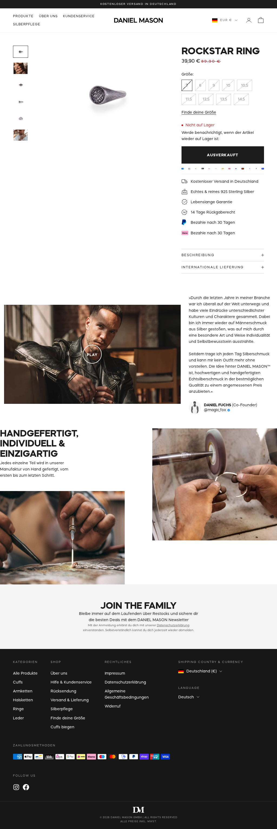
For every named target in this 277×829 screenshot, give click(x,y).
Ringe (18, 709)
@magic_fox (215, 410)
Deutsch (186, 697)
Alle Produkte (25, 673)
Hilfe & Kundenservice (71, 682)
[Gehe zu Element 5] (20, 118)
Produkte (23, 16)
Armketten (22, 691)
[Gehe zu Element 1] (20, 52)
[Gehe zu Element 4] (20, 102)
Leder (18, 718)
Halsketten (23, 700)
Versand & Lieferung (70, 700)
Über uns (48, 16)
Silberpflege (26, 24)
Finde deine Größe (199, 112)
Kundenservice (79, 16)
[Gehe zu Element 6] (20, 135)
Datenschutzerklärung (173, 625)
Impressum (115, 673)
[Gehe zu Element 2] (20, 68)
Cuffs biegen (62, 727)
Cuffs (18, 682)
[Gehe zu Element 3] (20, 85)
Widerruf (113, 706)
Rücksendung (63, 691)
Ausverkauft (223, 155)
